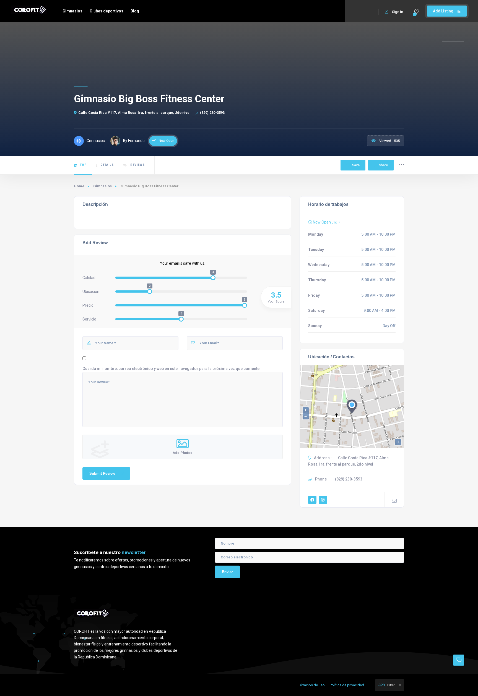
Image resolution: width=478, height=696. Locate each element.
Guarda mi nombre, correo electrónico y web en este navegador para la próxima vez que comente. (171, 368)
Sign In (397, 12)
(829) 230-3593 (212, 113)
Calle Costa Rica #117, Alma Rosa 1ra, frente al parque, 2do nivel (134, 113)
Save (355, 165)
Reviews (137, 164)
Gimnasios (72, 11)
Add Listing (443, 11)
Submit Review (102, 473)
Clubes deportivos (106, 11)
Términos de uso (311, 685)
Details (107, 164)
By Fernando (134, 140)
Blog (135, 11)
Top (83, 164)
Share (383, 165)
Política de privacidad (347, 685)
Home (79, 186)
